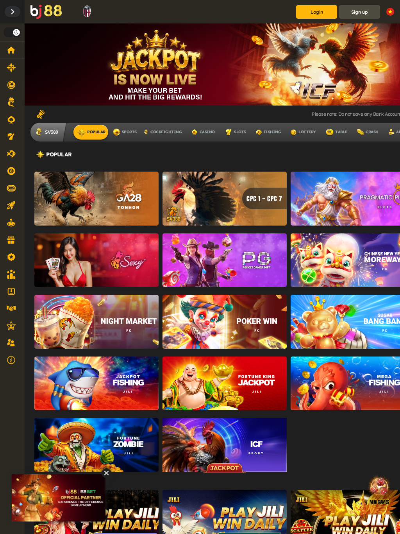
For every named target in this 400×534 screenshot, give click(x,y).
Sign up (359, 12)
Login (317, 12)
